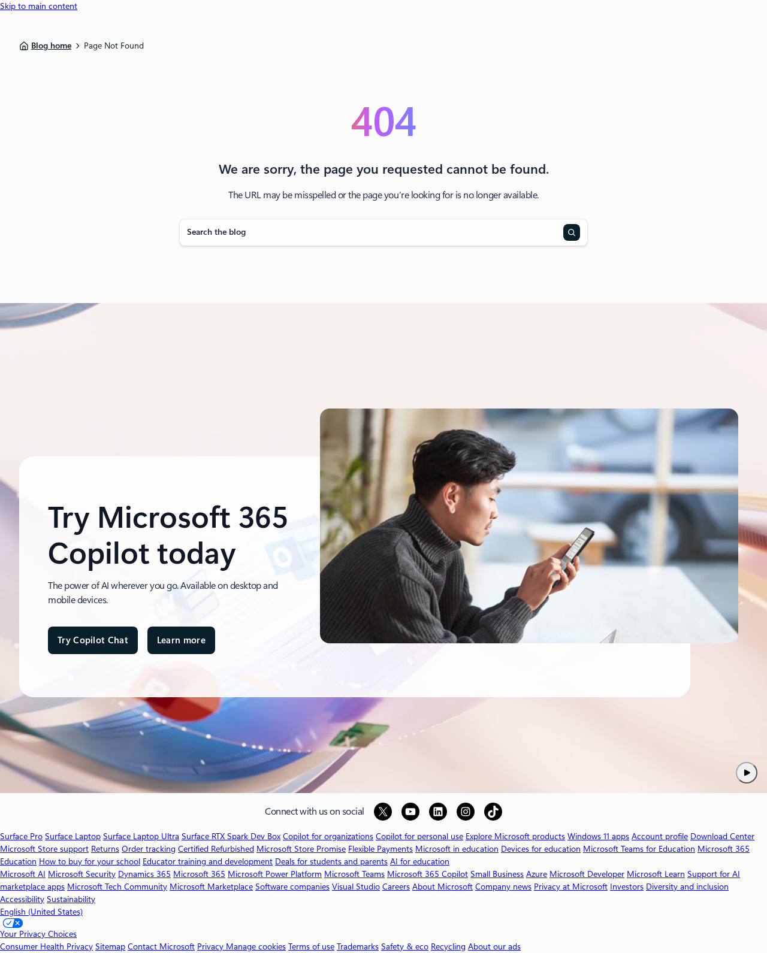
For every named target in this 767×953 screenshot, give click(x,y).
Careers (396, 886)
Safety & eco (404, 946)
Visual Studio (356, 886)
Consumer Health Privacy (46, 946)
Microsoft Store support (44, 849)
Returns (105, 849)
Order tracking (149, 849)
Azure (536, 874)
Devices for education (541, 849)
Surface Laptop (73, 836)
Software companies (292, 886)
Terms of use (311, 946)
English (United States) (41, 911)
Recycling (448, 946)
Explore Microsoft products (515, 836)
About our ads (494, 946)
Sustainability (71, 899)
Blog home (51, 45)
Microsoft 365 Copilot (427, 874)
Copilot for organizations (328, 836)
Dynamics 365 (144, 874)
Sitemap (110, 946)
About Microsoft (442, 886)
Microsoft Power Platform (275, 874)
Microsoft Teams (354, 874)
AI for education (419, 861)
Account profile (660, 836)
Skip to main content (38, 6)
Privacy (211, 946)
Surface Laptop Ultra (141, 836)
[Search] (571, 232)
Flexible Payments (380, 849)
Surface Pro (21, 836)
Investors (627, 886)
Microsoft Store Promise (301, 849)
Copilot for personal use (419, 836)
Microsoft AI (23, 874)
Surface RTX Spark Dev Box (231, 836)
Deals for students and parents (331, 861)
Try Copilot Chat (93, 640)
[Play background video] (746, 772)
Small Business (497, 874)
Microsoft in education (457, 849)
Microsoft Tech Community (117, 886)
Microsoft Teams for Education (639, 849)
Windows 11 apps (598, 836)
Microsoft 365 (199, 874)
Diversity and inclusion (687, 886)
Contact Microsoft (161, 946)
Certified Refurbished (216, 849)
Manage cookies (256, 946)
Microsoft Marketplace (211, 886)
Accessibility (22, 899)
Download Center (722, 836)
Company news (503, 886)
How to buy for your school (89, 861)
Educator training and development (208, 861)
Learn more (181, 645)
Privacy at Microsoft (571, 886)
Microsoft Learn (656, 874)
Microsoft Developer (586, 874)
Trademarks (358, 946)
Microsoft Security (82, 874)
